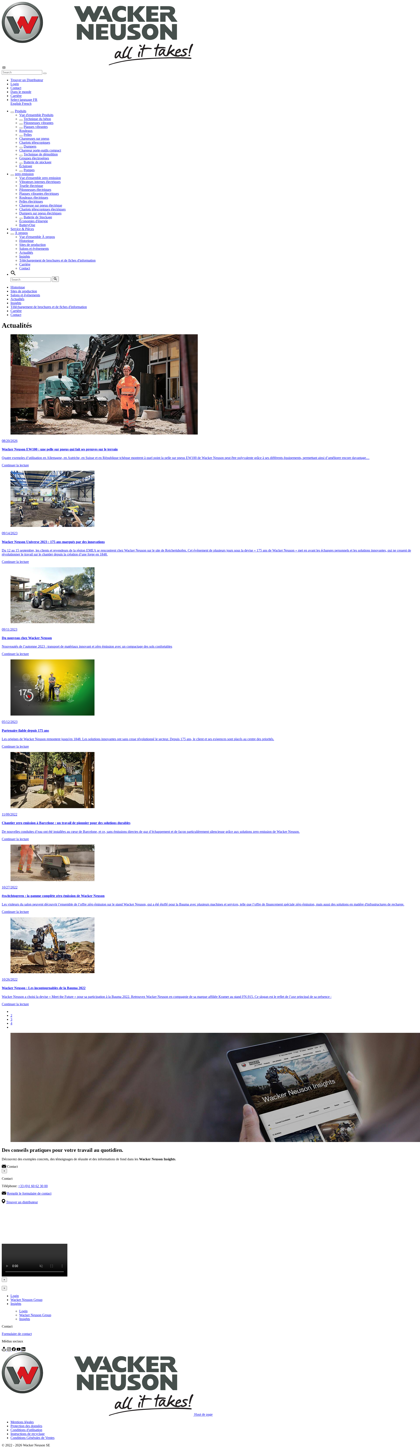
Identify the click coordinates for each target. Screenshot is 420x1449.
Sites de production (32, 245)
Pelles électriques (31, 201)
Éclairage (25, 166)
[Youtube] (19, 1350)
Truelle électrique (31, 186)
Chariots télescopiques (34, 142)
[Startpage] (97, 64)
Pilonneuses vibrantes (38, 123)
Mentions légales (22, 1422)
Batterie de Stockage (38, 217)
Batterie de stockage (37, 162)
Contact (15, 88)
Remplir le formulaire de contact (29, 1193)
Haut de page (203, 1414)
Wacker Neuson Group (26, 1300)
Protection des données (26, 1426)
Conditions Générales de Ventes (32, 1438)
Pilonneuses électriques (35, 189)
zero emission (24, 174)
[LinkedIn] (23, 1350)
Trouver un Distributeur (26, 80)
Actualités (26, 252)
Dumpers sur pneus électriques (40, 213)
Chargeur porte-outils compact (40, 150)
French (27, 103)
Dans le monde (20, 92)
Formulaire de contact (17, 1334)
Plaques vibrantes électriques (39, 193)
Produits (20, 111)
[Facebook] (14, 1350)
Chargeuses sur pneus (34, 138)
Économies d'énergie (33, 221)
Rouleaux (26, 131)
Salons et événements (34, 248)
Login (14, 84)
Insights (24, 256)
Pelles (28, 134)
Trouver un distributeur (22, 1202)
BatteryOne (27, 225)
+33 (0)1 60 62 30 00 (33, 1186)
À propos (21, 233)
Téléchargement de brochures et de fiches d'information (57, 260)
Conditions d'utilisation (26, 1430)
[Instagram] (9, 1350)
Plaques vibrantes (36, 127)
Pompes (29, 170)
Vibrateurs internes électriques (40, 182)
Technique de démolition (41, 154)
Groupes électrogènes (34, 158)
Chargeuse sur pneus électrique (40, 205)
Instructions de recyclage (27, 1434)
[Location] (4, 1350)
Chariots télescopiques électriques (42, 209)
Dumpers (30, 146)
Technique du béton (37, 119)
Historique (26, 241)
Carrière (16, 96)
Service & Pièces (22, 229)
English (16, 103)
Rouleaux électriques (33, 197)
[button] (23, 100)
